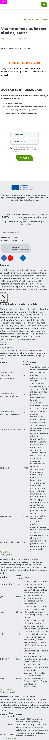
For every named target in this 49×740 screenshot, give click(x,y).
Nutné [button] (3, 342)
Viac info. (16, 151)
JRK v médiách (7, 39)
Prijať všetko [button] (6, 289)
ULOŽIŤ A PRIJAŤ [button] (8, 738)
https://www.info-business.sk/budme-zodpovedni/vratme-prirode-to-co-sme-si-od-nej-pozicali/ (24, 72)
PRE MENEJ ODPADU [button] (20, 248)
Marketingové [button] (6, 689)
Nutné (5, 345)
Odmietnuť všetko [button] (20, 289)
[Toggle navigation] (44, 4)
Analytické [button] (5, 552)
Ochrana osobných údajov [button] (12, 240)
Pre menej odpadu (11, 232)
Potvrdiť (24, 158)
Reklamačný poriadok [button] (10, 237)
